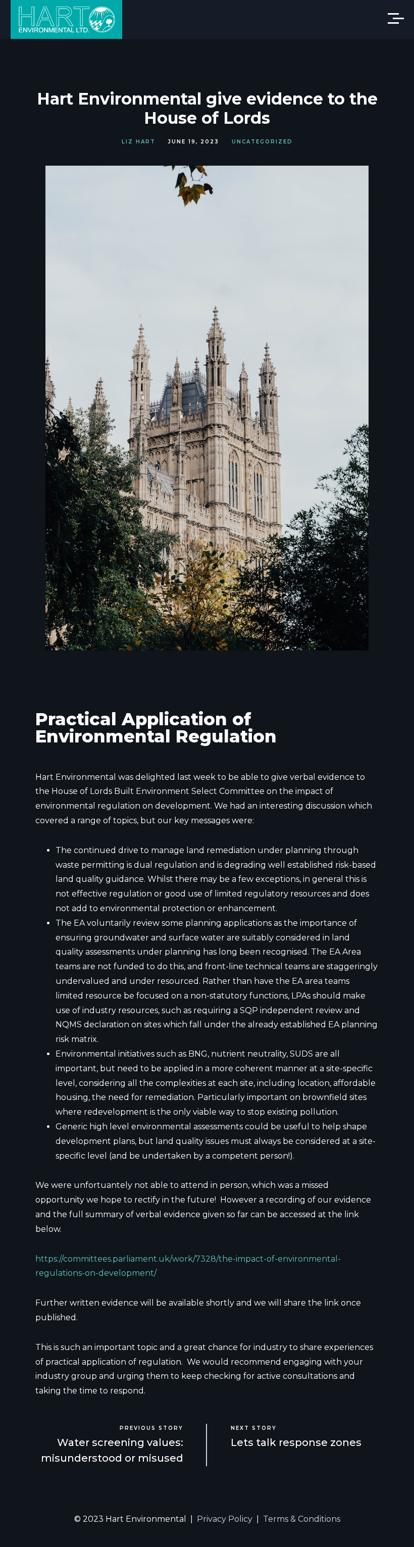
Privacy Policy (224, 1519)
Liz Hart (139, 141)
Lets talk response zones (296, 1442)
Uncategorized (262, 141)
